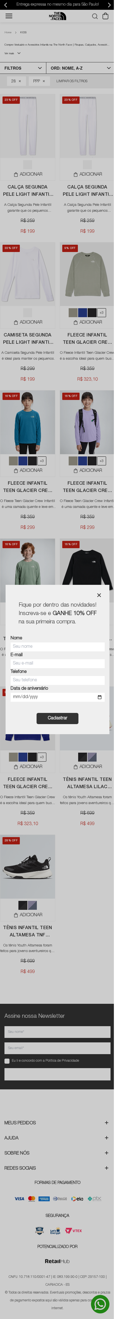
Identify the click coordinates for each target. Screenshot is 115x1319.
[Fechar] (99, 595)
